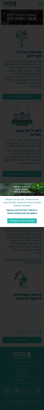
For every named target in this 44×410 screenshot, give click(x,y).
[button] (3, 186)
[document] (22, 205)
